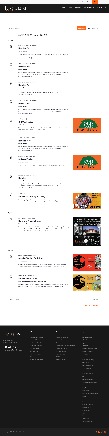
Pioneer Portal (86, 407)
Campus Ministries (88, 365)
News (88, 2)
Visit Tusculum (34, 348)
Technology (86, 419)
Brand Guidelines (87, 351)
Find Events (81, 28)
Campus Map (86, 362)
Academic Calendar (62, 337)
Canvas (58, 343)
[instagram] (105, 432)
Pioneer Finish (60, 354)
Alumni (99, 8)
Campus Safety (87, 368)
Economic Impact (88, 385)
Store (83, 2)
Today (14, 35)
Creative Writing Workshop (30, 258)
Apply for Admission (36, 343)
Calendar (85, 354)
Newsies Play (24, 48)
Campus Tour (34, 351)
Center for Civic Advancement (65, 346)
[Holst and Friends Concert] (87, 231)
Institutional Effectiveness (90, 393)
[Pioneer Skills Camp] (87, 282)
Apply (64, 8)
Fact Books (85, 391)
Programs (78, 8)
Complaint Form (87, 374)
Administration (87, 337)
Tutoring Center (61, 360)
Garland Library (61, 351)
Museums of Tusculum (89, 399)
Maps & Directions (35, 354)
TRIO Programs (61, 357)
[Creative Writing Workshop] (87, 262)
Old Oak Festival (26, 121)
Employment (86, 388)
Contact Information (36, 360)
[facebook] (96, 432)
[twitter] (102, 432)
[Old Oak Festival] (87, 125)
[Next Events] (10, 35)
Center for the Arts (62, 348)
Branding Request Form (89, 348)
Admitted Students (36, 346)
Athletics (85, 346)
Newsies (22, 178)
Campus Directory (88, 360)
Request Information (36, 337)
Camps (84, 357)
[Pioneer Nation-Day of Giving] (87, 201)
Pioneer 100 (33, 340)
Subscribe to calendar (91, 305)
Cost (70, 8)
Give (95, 2)
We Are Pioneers (89, 8)
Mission (84, 396)
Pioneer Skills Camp (27, 278)
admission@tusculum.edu (12, 350)
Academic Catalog (62, 340)
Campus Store (86, 371)
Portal (78, 2)
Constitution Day (87, 379)
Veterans (33, 357)
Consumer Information (89, 382)
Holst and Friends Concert (30, 221)
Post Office (85, 413)
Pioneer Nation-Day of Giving (31, 196)
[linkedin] (99, 432)
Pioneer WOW (86, 410)
